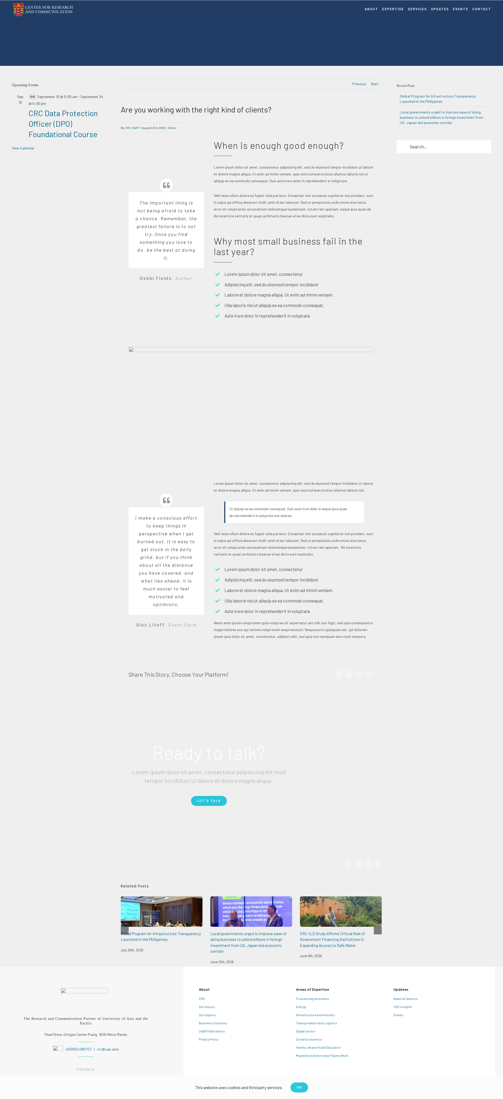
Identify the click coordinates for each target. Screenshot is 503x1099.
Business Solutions (213, 1023)
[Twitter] (349, 674)
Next (375, 84)
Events (398, 1015)
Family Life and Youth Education (318, 1047)
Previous (359, 84)
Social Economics (309, 1039)
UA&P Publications (212, 1031)
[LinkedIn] (359, 674)
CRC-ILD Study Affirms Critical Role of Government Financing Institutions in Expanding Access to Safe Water (340, 911)
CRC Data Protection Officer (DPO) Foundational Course (63, 123)
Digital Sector (305, 1031)
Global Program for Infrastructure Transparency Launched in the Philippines (161, 911)
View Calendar (23, 148)
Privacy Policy (208, 1039)
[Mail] (369, 674)
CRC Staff (132, 128)
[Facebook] (338, 674)
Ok (299, 1087)
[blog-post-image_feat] (252, 350)
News (172, 128)
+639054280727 (77, 1049)
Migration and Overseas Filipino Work (322, 1055)
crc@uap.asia (108, 1049)
